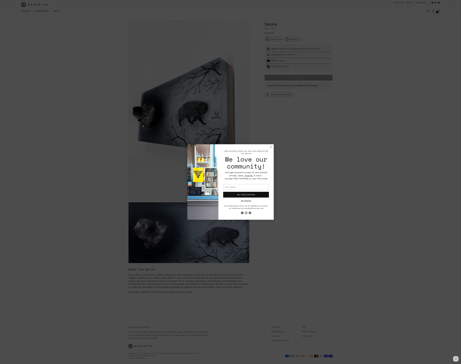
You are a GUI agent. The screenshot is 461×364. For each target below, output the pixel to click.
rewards (248, 175)
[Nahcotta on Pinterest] (250, 213)
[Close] (271, 147)
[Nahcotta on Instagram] (246, 213)
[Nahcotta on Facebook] (242, 213)
